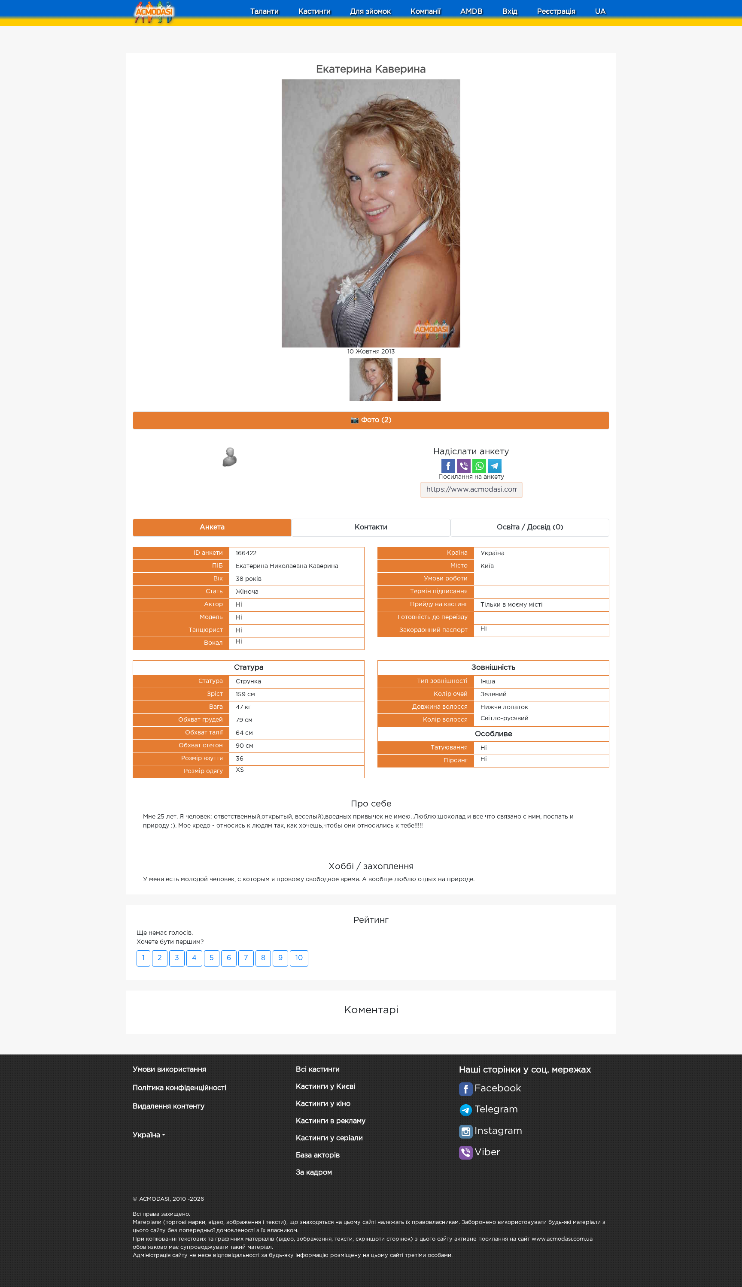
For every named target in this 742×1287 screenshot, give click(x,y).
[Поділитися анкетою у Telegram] (495, 466)
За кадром (314, 1172)
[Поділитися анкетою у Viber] (464, 466)
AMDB (471, 12)
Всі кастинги (318, 1069)
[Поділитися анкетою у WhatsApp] (479, 466)
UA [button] (600, 12)
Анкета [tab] (212, 527)
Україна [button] (146, 1135)
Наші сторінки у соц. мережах (525, 1070)
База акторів (318, 1155)
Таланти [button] (264, 12)
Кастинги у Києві (325, 1087)
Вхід (509, 12)
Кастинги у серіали (329, 1138)
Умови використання (169, 1069)
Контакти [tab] (371, 527)
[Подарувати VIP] (230, 456)
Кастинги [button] (314, 12)
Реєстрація (556, 12)
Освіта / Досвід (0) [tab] (530, 527)
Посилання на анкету (471, 477)
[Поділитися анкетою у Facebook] (448, 466)
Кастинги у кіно (323, 1104)
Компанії (426, 12)
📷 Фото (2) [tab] (371, 420)
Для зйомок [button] (370, 12)
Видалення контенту (168, 1106)
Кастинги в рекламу (330, 1121)
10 (299, 958)
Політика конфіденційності (179, 1088)
